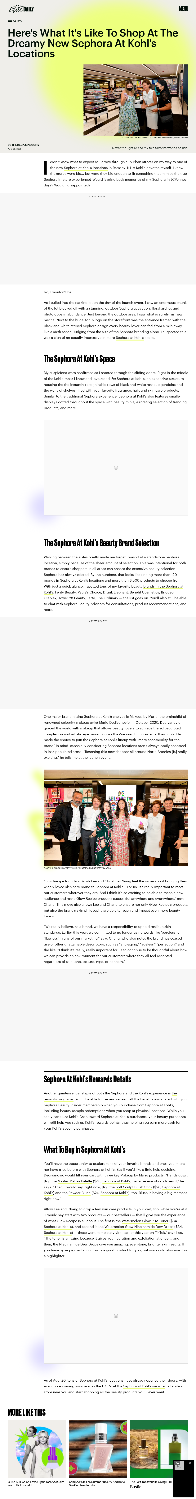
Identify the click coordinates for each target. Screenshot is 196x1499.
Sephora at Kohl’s (130, 337)
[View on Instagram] (116, 467)
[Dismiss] (190, 1463)
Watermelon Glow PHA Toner (145, 1221)
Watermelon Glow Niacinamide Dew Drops (139, 1226)
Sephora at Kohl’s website (144, 1386)
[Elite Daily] (21, 9)
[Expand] (177, 1463)
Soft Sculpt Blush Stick (134, 1187)
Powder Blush (80, 1193)
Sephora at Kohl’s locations (86, 168)
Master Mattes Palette (75, 1181)
